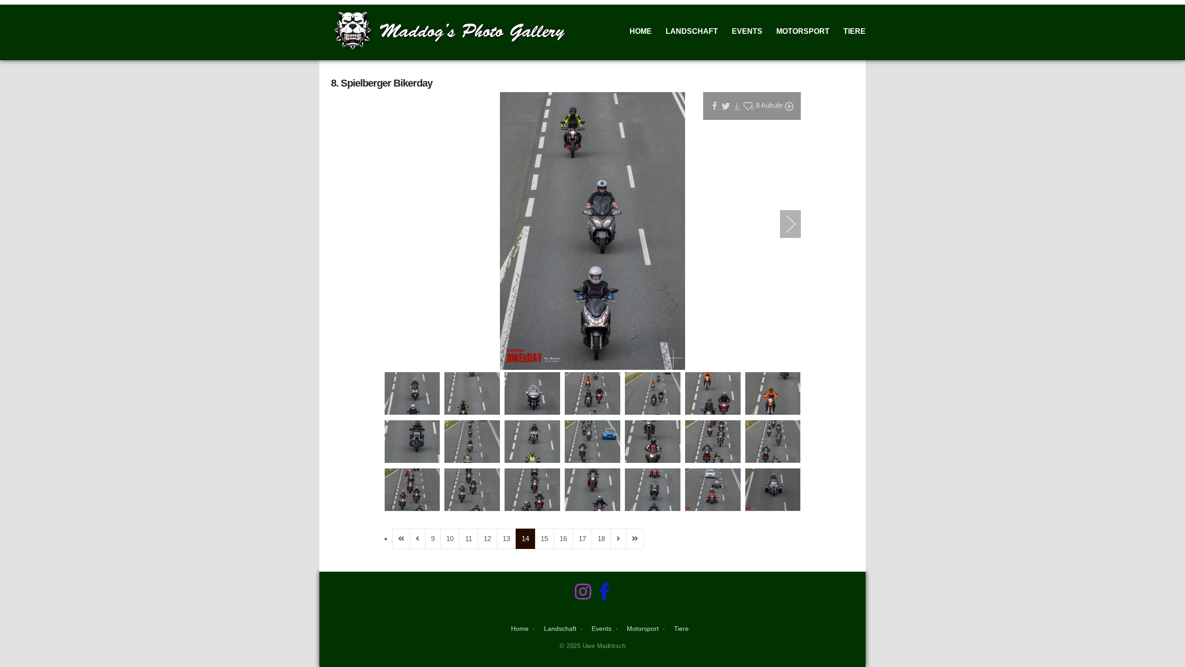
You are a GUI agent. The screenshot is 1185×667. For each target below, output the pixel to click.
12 (487, 538)
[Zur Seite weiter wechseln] (618, 539)
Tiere (854, 31)
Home (641, 31)
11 (468, 538)
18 (601, 538)
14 (525, 538)
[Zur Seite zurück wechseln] (417, 539)
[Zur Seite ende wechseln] (635, 539)
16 (563, 538)
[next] (784, 224)
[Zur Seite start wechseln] (401, 539)
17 (582, 538)
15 (544, 538)
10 (450, 538)
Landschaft (692, 31)
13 (506, 538)
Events (747, 31)
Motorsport (803, 31)
